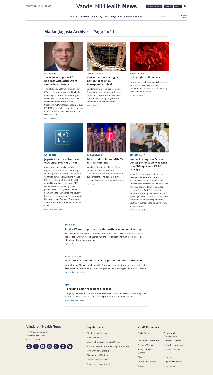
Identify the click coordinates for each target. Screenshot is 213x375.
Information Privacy (147, 361)
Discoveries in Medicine (97, 355)
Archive (177, 6)
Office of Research (172, 349)
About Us (168, 6)
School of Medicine (172, 340)
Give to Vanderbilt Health (98, 333)
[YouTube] (42, 346)
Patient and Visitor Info (148, 340)
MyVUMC (103, 16)
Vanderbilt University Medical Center (104, 342)
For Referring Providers (98, 359)
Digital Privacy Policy (173, 361)
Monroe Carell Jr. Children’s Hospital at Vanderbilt (110, 346)
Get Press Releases (154, 6)
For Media (84, 16)
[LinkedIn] (63, 346)
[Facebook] (36, 346)
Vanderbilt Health (95, 337)
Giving (141, 357)
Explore (73, 16)
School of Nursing (146, 345)
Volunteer (168, 357)
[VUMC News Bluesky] (70, 346)
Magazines (116, 16)
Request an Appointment (98, 364)
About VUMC (170, 366)
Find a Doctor (144, 333)
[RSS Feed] (29, 346)
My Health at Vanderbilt (98, 350)
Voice (94, 16)
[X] (56, 346)
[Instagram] (49, 346)
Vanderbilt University (173, 345)
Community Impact (133, 16)
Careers (141, 366)
